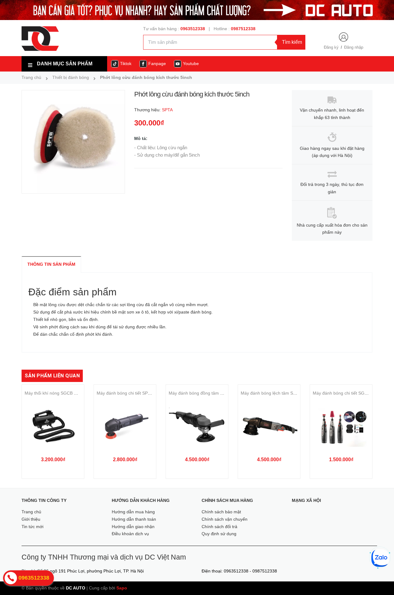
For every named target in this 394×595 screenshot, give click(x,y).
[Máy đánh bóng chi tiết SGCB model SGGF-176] (341, 426)
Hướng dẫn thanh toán (134, 519)
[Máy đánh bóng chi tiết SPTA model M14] (125, 426)
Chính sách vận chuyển (224, 519)
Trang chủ (31, 511)
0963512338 (192, 28)
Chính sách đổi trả (219, 526)
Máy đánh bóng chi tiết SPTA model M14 (136, 393)
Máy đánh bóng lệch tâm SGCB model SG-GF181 (289, 393)
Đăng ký (331, 47)
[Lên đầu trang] (380, 579)
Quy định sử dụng (219, 533)
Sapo (121, 587)
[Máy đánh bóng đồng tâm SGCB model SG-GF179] (197, 426)
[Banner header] (197, 9)
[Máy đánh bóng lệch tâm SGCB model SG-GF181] (269, 426)
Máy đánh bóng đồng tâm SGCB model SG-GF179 (218, 393)
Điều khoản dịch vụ (130, 533)
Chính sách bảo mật (221, 511)
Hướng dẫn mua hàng (133, 511)
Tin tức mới (32, 526)
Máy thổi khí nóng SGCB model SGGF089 (66, 393)
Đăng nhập (353, 47)
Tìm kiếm (292, 42)
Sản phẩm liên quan (52, 376)
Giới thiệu (31, 519)
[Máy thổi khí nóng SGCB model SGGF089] (53, 426)
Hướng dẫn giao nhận (133, 526)
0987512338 (243, 28)
